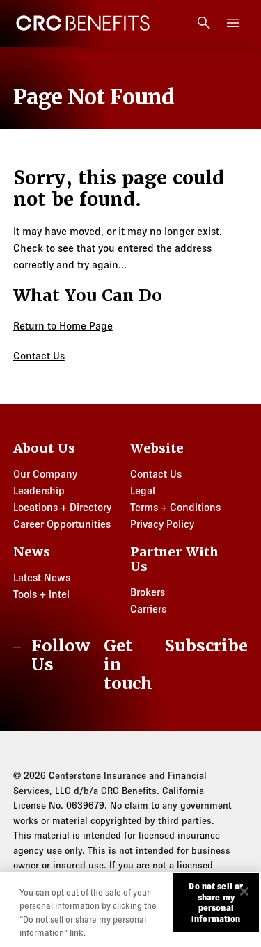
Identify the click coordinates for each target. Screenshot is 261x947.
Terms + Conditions (175, 507)
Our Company (45, 474)
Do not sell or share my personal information (216, 902)
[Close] (244, 891)
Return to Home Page (63, 326)
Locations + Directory (62, 507)
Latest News (41, 577)
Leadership (39, 490)
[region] (130, 909)
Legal (142, 490)
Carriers (148, 609)
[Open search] (204, 23)
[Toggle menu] (233, 23)
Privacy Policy (162, 524)
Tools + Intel (41, 594)
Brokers (147, 592)
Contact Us (39, 356)
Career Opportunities (62, 524)
